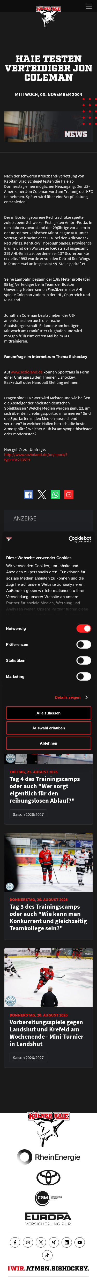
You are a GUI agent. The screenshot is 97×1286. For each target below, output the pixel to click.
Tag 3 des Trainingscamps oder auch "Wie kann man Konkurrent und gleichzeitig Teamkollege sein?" (48, 917)
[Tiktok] (47, 1255)
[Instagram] (28, 1242)
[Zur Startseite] (48, 16)
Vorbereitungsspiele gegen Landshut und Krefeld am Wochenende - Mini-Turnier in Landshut (47, 1033)
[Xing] (54, 1242)
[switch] (83, 644)
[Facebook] (15, 1242)
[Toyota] (48, 1177)
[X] (41, 1242)
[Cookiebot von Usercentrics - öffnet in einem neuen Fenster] (69, 539)
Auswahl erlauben (48, 728)
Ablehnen (48, 743)
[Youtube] (79, 1242)
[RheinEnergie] (48, 1157)
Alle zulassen (48, 713)
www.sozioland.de (27, 372)
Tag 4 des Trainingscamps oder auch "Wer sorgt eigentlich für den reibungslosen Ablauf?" (45, 789)
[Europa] (48, 1219)
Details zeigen (67, 697)
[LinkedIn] (67, 1242)
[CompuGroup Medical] (48, 1198)
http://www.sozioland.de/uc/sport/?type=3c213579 (35, 457)
